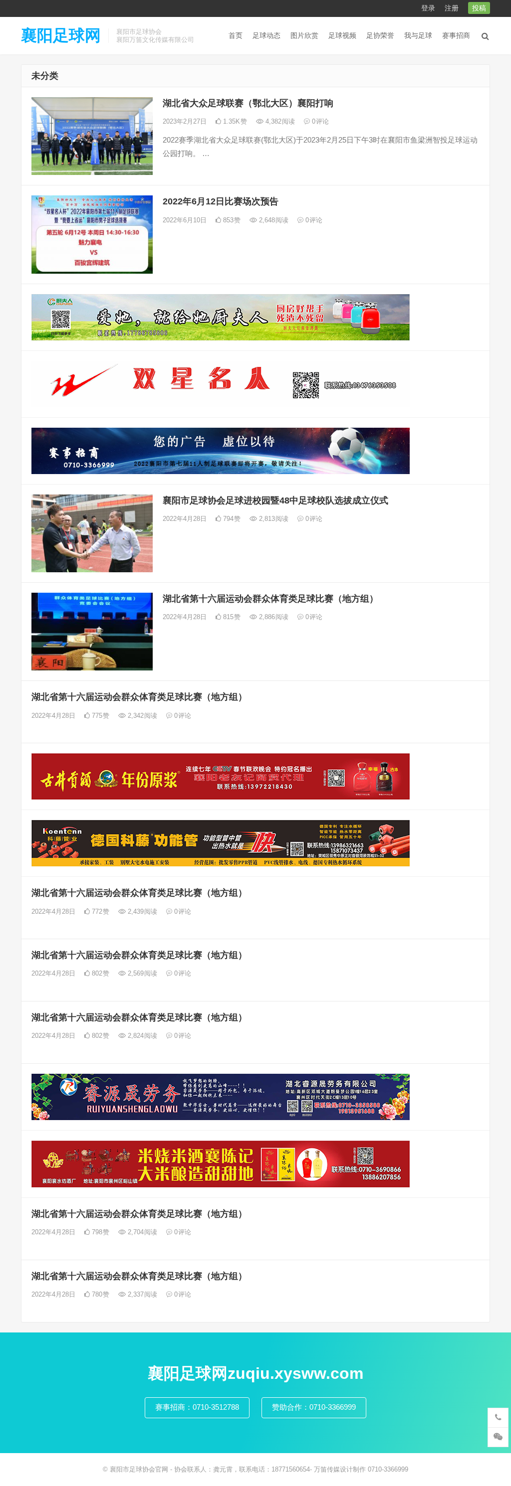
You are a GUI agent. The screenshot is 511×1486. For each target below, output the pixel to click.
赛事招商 (456, 35)
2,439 (141, 911)
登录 (428, 8)
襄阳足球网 (61, 35)
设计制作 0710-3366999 (374, 1469)
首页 (236, 35)
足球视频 (342, 35)
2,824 (141, 1035)
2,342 (141, 715)
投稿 (479, 8)
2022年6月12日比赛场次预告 (220, 201)
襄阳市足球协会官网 (139, 1469)
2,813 (272, 518)
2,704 (141, 1232)
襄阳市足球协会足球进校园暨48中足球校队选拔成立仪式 (275, 500)
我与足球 (418, 35)
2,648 (272, 220)
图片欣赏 (304, 35)
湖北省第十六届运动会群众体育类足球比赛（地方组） (270, 599)
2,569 (141, 973)
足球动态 (266, 35)
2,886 (272, 617)
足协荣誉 (380, 35)
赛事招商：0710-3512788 (197, 1407)
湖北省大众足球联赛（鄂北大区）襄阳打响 (248, 103)
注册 (452, 8)
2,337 (141, 1294)
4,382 (279, 121)
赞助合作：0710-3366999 (314, 1407)
